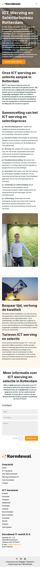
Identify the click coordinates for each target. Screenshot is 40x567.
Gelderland (6, 503)
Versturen (31, 438)
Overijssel (5, 518)
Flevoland (5, 496)
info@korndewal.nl (14, 544)
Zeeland (5, 524)
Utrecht (4, 521)
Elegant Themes (26, 562)
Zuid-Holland (6, 527)
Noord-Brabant (7, 512)
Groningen (6, 506)
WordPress (27, 564)
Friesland (5, 500)
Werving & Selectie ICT (10, 477)
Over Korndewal (8, 480)
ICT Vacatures (7, 471)
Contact (5, 483)
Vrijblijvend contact (14, 62)
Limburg (5, 509)
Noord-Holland (7, 515)
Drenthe (5, 493)
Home (4, 468)
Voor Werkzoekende (9, 474)
